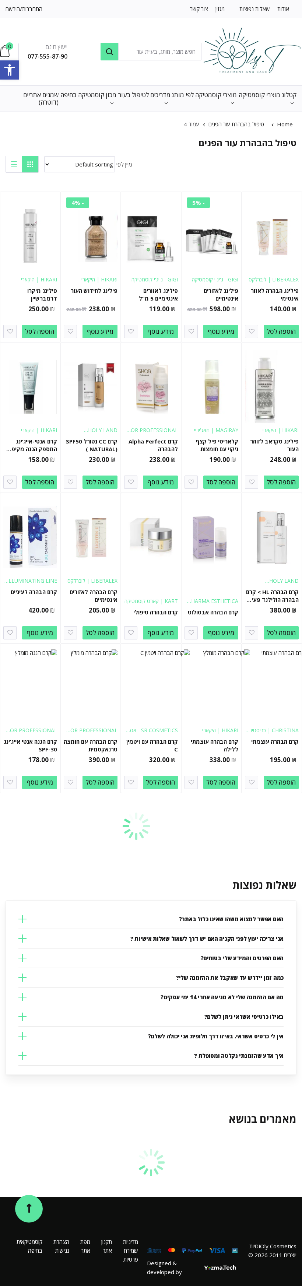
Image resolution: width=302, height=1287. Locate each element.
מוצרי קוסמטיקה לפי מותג (204, 95)
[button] (9, 70)
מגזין (220, 9)
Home (285, 124)
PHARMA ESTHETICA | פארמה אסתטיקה (213, 604)
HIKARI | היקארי (99, 279)
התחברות (32, 9)
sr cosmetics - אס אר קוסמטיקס (154, 734)
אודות (283, 9)
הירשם (13, 9)
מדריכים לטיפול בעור (144, 95)
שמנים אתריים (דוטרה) (41, 98)
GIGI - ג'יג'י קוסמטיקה (215, 279)
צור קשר (199, 9)
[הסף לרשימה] (251, 331)
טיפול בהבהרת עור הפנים (236, 124)
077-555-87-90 (47, 56)
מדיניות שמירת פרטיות (130, 1250)
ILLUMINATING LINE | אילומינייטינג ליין (32, 584)
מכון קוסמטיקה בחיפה (88, 95)
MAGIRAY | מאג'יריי (216, 430)
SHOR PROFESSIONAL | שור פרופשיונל (151, 434)
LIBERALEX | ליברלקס (274, 279)
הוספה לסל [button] (281, 331)
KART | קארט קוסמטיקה (151, 600)
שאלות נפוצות (254, 9)
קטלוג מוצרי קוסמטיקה (267, 95)
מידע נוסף (221, 331)
